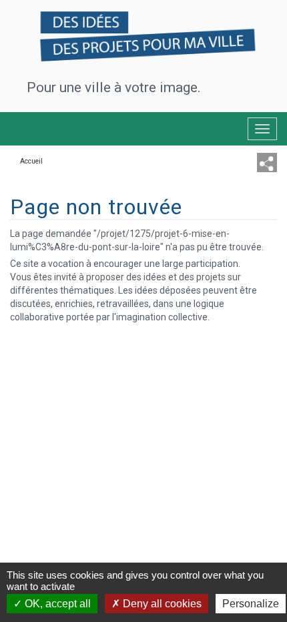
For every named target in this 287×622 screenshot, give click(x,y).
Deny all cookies (161, 603)
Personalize (250, 603)
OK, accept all (56, 603)
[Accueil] (143, 32)
